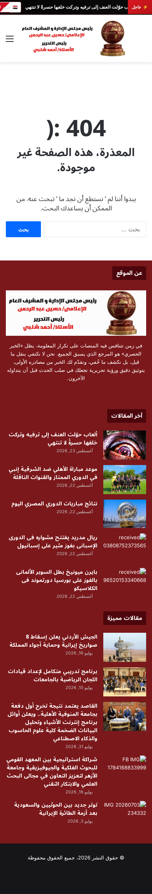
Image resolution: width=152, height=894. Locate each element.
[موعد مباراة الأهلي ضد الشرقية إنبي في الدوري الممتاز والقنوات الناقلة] (124, 479)
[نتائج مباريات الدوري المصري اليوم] (124, 514)
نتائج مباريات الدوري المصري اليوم (54, 503)
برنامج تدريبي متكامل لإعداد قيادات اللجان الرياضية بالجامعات (52, 675)
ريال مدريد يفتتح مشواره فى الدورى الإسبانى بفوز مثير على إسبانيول (53, 541)
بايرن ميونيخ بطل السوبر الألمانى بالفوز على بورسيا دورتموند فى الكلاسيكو (56, 580)
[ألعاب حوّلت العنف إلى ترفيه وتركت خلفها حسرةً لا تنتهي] (124, 445)
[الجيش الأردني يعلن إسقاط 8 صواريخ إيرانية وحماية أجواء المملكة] (124, 647)
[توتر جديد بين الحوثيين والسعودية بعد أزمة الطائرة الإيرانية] (124, 815)
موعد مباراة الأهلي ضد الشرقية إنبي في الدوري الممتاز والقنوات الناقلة (53, 473)
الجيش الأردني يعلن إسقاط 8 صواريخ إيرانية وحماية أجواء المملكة (53, 641)
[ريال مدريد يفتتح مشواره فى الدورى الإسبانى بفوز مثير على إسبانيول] (124, 547)
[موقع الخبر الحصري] (76, 38)
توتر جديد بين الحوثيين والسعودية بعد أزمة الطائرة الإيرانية (55, 809)
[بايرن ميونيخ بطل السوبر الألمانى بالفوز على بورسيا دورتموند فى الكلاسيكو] (124, 582)
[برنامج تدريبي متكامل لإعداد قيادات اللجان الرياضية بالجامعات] (124, 681)
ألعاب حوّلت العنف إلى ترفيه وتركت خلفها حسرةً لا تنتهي (79, 7)
